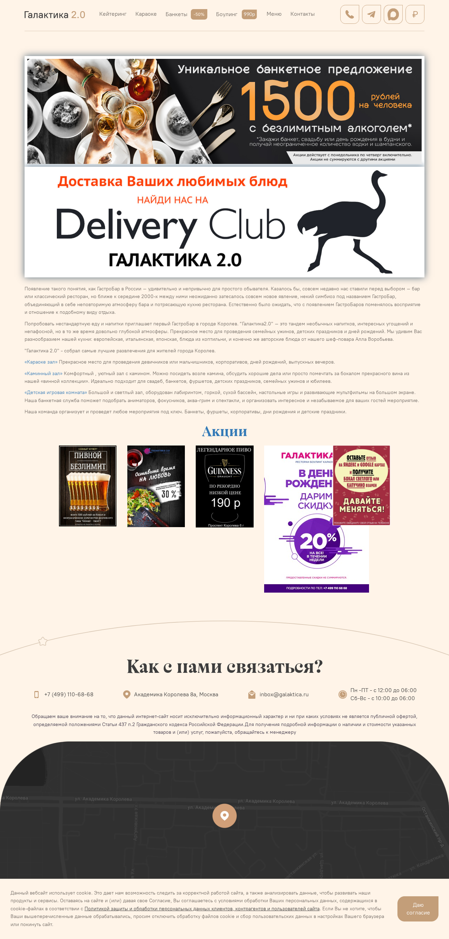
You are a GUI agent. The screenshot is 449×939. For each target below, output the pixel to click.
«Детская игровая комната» (56, 392)
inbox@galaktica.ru (284, 694)
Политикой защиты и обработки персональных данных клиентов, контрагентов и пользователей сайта (202, 909)
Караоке (146, 14)
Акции (224, 431)
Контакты (302, 14)
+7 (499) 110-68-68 (68, 694)
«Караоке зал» (41, 362)
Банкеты (176, 14)
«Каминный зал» (43, 374)
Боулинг (226, 14)
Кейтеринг (113, 14)
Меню (274, 14)
